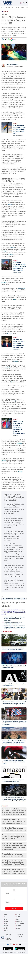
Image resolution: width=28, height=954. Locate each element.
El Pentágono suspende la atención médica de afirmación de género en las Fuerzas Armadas (19, 266)
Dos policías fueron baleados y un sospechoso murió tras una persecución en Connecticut (13, 648)
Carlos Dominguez (12, 64)
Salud (22, 7)
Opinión (5, 928)
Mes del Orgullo (7, 599)
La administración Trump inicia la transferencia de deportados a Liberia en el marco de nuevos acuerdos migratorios (13, 821)
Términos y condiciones (9, 939)
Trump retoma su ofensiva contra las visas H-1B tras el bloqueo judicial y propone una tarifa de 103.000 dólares (13, 837)
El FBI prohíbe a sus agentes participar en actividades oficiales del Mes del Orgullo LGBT (19, 129)
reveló (10, 204)
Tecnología (18, 926)
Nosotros (6, 930)
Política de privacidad (20, 935)
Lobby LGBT (17, 599)
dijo (15, 401)
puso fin (10, 254)
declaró (3, 282)
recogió (9, 333)
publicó (12, 247)
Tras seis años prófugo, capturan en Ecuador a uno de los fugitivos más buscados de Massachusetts (14, 618)
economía (6, 921)
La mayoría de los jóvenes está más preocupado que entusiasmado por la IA (14, 684)
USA (12, 7)
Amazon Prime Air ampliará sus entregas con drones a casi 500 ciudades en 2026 (13, 780)
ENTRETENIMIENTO (20, 923)
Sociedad (5, 11)
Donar (2, 7)
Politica (17, 7)
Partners (18, 928)
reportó (15, 299)
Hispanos (8, 7)
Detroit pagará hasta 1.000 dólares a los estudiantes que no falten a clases (13, 622)
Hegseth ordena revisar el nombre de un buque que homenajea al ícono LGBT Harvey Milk (19, 343)
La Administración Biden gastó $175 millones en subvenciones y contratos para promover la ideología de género (19, 427)
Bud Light (4, 251)
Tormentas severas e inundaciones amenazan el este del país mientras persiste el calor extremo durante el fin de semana (14, 723)
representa (21, 288)
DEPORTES (6, 926)
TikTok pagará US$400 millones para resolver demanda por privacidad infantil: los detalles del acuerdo (14, 762)
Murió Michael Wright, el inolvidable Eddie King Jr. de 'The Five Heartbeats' (14, 666)
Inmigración (19, 921)
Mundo (17, 919)
